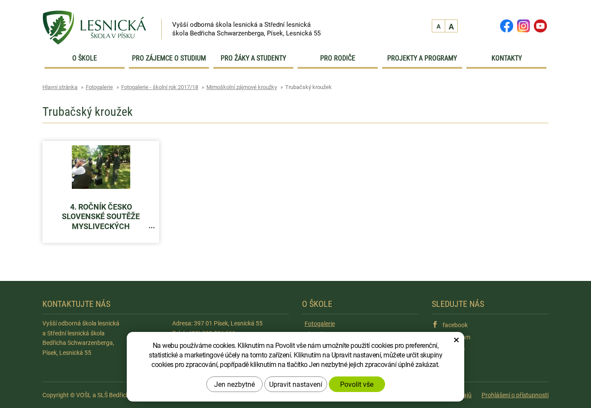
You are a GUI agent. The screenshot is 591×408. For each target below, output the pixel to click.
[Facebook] (506, 25)
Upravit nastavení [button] (295, 384)
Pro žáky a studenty (253, 58)
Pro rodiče (337, 58)
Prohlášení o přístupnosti (515, 395)
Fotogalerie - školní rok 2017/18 (159, 87)
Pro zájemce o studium (169, 58)
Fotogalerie (99, 87)
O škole (84, 58)
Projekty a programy (422, 58)
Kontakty (506, 58)
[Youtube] (539, 25)
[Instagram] (523, 25)
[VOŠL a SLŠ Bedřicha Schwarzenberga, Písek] (94, 21)
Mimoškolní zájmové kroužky (241, 87)
